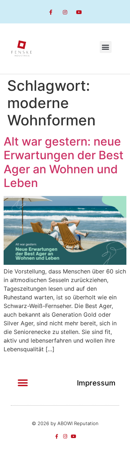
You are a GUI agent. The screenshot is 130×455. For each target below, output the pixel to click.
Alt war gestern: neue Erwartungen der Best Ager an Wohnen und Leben (64, 162)
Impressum (96, 383)
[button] (106, 47)
